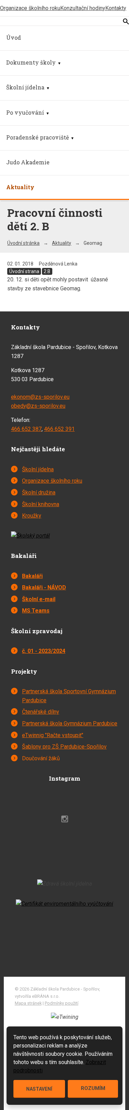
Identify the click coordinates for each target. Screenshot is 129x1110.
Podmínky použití (61, 1003)
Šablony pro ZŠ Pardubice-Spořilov (64, 746)
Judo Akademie (28, 162)
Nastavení (39, 1089)
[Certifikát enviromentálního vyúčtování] (64, 903)
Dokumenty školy (31, 62)
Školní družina (38, 492)
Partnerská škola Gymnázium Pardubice (69, 723)
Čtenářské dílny (40, 711)
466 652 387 (26, 429)
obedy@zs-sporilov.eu (38, 406)
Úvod (13, 37)
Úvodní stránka (23, 243)
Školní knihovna (40, 504)
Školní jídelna (25, 87)
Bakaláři (32, 576)
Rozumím (93, 1088)
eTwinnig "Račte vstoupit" (52, 735)
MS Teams (36, 610)
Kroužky (31, 515)
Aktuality (20, 187)
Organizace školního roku (30, 8)
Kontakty (115, 8)
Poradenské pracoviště (37, 137)
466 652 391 (59, 429)
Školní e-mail (38, 599)
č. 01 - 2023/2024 (43, 651)
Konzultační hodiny (82, 8)
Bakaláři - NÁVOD (44, 587)
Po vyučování (25, 112)
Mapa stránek (28, 1003)
